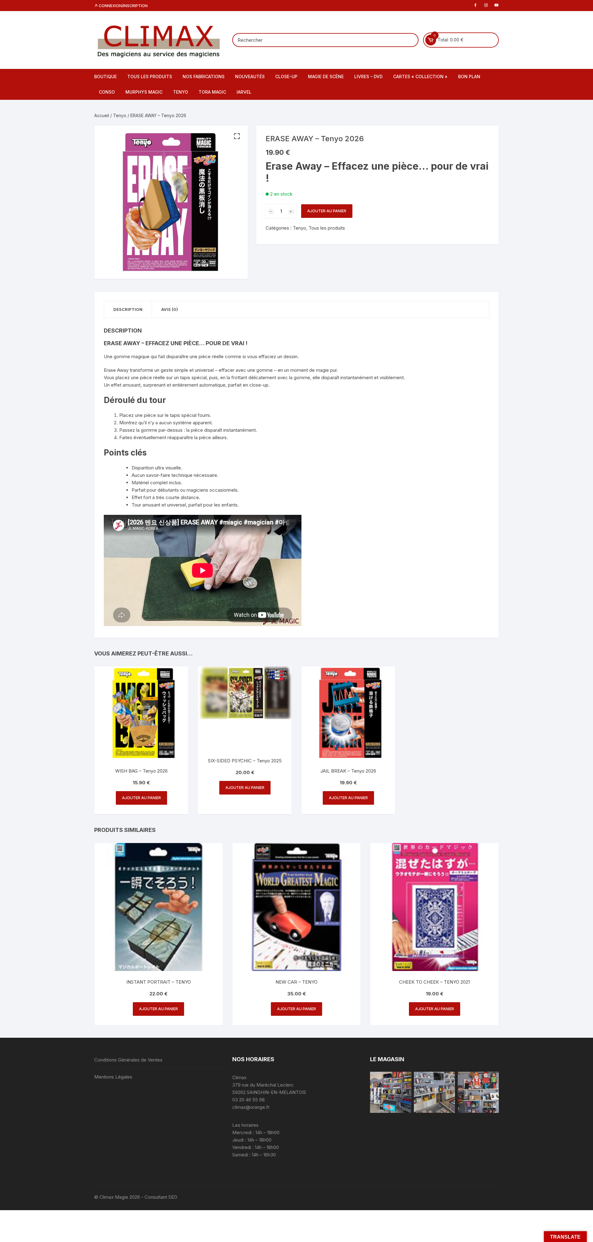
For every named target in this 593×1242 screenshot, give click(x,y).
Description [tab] (127, 309)
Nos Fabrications (204, 76)
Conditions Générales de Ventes (128, 1060)
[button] (237, 136)
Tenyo (180, 92)
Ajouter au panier (326, 211)
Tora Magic (212, 92)
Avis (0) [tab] (169, 309)
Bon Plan (469, 76)
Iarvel (244, 92)
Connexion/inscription (123, 5)
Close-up (286, 76)
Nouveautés (250, 76)
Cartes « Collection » (420, 76)
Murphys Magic (143, 92)
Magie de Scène (326, 76)
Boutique (105, 76)
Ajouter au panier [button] (141, 797)
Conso (107, 92)
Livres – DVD (368, 76)
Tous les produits (149, 76)
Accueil (101, 115)
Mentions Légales (113, 1077)
